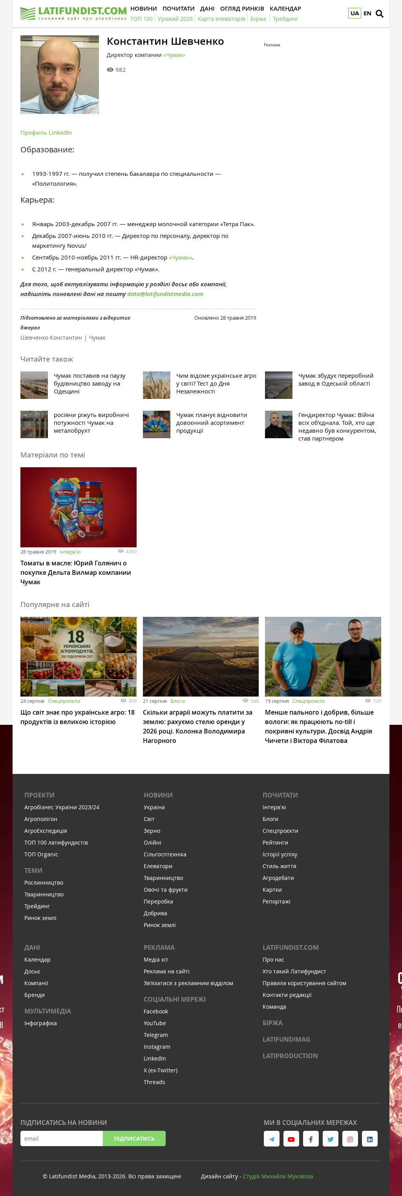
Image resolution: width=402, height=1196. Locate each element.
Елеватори (158, 866)
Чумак (97, 337)
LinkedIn (155, 1058)
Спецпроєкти (64, 700)
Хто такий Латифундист (294, 971)
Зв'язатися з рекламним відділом (188, 983)
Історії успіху (280, 854)
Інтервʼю (70, 551)
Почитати (280, 795)
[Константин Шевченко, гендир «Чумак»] (59, 74)
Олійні (152, 842)
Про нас (273, 959)
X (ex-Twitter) (160, 1070)
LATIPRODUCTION (290, 1056)
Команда (274, 1006)
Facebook (156, 1011)
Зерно (152, 830)
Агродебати (278, 877)
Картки (272, 889)
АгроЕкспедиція (45, 830)
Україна (154, 807)
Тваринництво (44, 894)
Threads (154, 1082)
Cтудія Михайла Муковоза (278, 1176)
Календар (37, 959)
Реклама (159, 947)
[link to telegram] (272, 1139)
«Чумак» (174, 55)
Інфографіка (40, 1023)
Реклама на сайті (167, 971)
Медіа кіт (156, 959)
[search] (379, 13)
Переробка (158, 901)
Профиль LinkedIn (46, 132)
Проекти (39, 795)
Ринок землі (40, 918)
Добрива (155, 913)
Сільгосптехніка (165, 854)
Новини (158, 795)
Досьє (32, 971)
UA (355, 13)
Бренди (34, 994)
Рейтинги (275, 842)
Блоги (177, 700)
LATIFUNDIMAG (287, 1039)
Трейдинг (37, 906)
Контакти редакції (287, 994)
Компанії (36, 983)
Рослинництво (43, 882)
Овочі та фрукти (166, 889)
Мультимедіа (47, 1011)
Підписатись (134, 1138)
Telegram (156, 1035)
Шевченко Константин (51, 337)
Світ (149, 819)
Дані (32, 947)
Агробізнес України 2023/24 (61, 807)
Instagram (157, 1046)
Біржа (273, 1023)
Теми (33, 870)
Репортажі (277, 901)
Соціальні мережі (175, 999)
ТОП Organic (41, 854)
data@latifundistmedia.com (165, 294)
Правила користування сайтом (304, 983)
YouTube (155, 1023)
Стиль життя (279, 866)
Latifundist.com (291, 947)
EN (367, 13)
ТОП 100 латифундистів (56, 842)
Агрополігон (40, 819)
